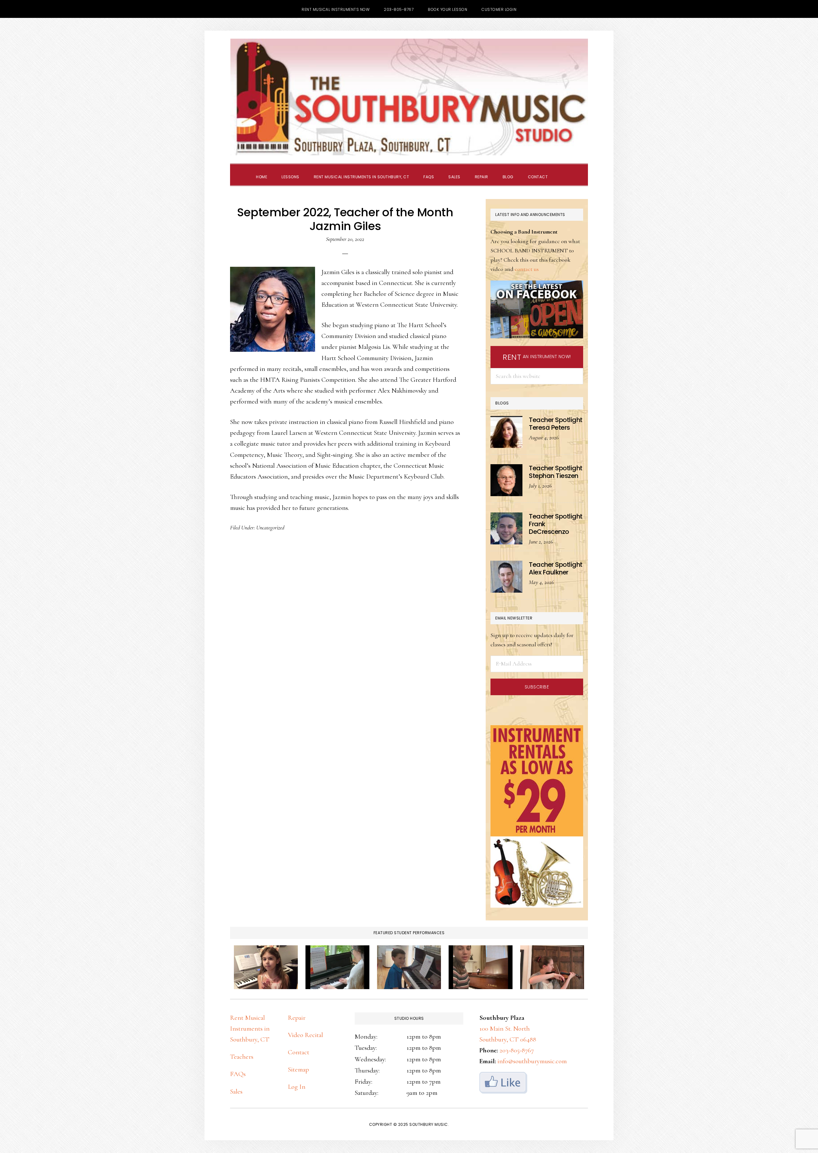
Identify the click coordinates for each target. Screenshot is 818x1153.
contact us (527, 269)
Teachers (241, 1057)
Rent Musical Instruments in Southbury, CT (250, 1028)
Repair (296, 1018)
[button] (562, 171)
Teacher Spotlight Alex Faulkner (556, 568)
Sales (236, 1091)
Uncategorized (270, 527)
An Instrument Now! (537, 357)
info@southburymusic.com (532, 1061)
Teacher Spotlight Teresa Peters (556, 423)
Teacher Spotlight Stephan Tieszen (556, 472)
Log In (296, 1087)
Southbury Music (428, 1124)
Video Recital (305, 1035)
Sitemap (298, 1069)
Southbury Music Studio (409, 97)
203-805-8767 (516, 1050)
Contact (298, 1052)
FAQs (238, 1074)
